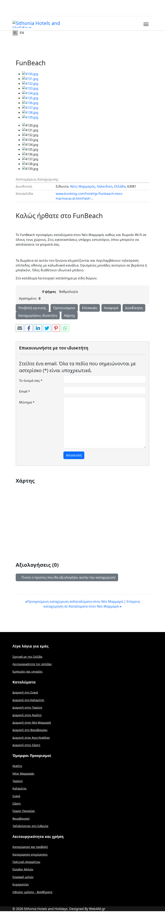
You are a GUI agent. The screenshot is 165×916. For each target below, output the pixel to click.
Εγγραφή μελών (23, 877)
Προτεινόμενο (64, 308)
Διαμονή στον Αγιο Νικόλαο (31, 737)
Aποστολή (74, 455)
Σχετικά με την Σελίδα (27, 657)
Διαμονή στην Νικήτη (27, 715)
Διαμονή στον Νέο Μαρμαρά (31, 722)
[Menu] (145, 24)
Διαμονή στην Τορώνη (27, 707)
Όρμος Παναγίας (23, 811)
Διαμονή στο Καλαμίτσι (28, 700)
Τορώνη (17, 781)
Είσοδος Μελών (22, 869)
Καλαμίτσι (19, 788)
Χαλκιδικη (104, 186)
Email (24, 391)
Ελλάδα (120, 186)
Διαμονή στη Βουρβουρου (29, 730)
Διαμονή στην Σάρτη (26, 745)
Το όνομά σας (30, 380)
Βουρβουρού (21, 818)
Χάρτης (69, 315)
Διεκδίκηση (134, 308)
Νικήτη (17, 766)
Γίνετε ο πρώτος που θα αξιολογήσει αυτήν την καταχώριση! (68, 577)
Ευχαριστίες (20, 884)
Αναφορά (111, 308)
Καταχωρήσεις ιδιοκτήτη (37, 315)
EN (22, 33)
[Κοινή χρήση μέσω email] (20, 328)
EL (15, 33)
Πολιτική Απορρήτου (26, 862)
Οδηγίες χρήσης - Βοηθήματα (32, 892)
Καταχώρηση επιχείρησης (30, 854)
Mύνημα (27, 402)
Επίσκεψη (89, 308)
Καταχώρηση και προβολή (30, 847)
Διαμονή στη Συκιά (25, 692)
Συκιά (16, 796)
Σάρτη (16, 803)
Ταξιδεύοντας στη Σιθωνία (30, 826)
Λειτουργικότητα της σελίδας (32, 664)
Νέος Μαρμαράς (82, 186)
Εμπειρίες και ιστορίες (27, 671)
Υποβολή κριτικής (32, 308)
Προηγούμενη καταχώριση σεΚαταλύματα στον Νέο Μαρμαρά (74, 601)
